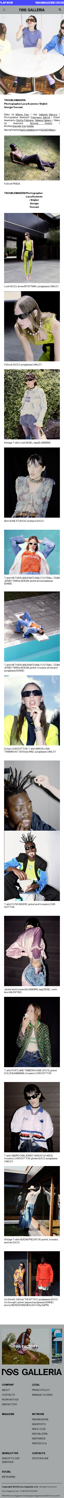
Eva (24, 126)
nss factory (9, 1404)
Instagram (8, 1477)
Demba (30, 126)
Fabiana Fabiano (43, 120)
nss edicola (39, 1443)
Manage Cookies (42, 1395)
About (6, 1390)
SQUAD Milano (47, 130)
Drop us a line (40, 1458)
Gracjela (16, 126)
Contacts (8, 1395)
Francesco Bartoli (40, 117)
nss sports (39, 1424)
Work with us (10, 1399)
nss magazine (40, 1419)
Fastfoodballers (27, 130)
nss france (39, 1438)
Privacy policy (41, 1390)
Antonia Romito (41, 123)
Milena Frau (22, 114)
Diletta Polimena (24, 120)
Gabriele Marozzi (48, 114)
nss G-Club (38, 1429)
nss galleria (39, 1434)
